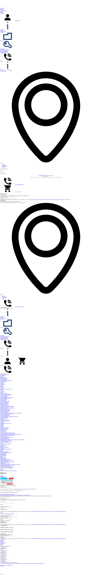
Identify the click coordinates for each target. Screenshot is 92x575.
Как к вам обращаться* (4, 196)
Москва (3, 164)
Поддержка (2, 9)
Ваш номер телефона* (4, 197)
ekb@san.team (2, 556)
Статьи (1, 11)
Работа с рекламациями (4, 338)
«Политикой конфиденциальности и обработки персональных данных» (41, 199)
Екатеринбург (4, 166)
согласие (10, 511)
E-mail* (1, 519)
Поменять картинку (3, 509)
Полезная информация (4, 51)
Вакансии (2, 32)
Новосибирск (4, 165)
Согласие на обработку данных (39, 563)
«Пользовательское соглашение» (29, 563)
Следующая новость (11, 494)
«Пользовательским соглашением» (59, 199)
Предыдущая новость (3, 494)
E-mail (1, 536)
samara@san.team (3, 552)
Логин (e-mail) (2, 501)
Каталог (1, 40)
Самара (3, 167)
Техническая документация (4, 49)
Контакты (2, 12)
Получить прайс (46, 176)
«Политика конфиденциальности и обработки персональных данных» (11, 563)
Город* (1, 198)
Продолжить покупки (4, 534)
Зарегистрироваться (11, 513)
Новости (1, 30)
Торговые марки (3, 31)
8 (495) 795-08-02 (3, 71)
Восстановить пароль (3, 513)
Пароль (1, 504)
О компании (2, 8)
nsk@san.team (2, 560)
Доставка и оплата (3, 10)
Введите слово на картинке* (5, 520)
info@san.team (5, 168)
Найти (11, 70)
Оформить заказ (10, 534)
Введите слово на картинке (4, 506)
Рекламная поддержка (4, 50)
